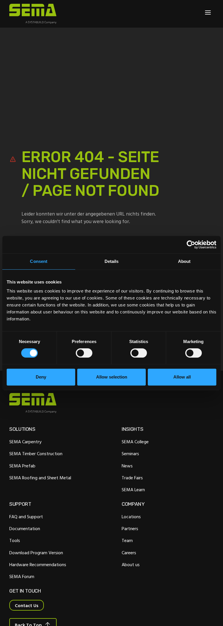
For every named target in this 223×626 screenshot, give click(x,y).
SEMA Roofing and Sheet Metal (40, 477)
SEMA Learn (133, 489)
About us (131, 564)
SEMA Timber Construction (35, 453)
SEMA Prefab (22, 465)
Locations (131, 516)
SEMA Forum (21, 576)
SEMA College (135, 441)
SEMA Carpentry (25, 441)
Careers (129, 552)
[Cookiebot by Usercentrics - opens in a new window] (191, 244)
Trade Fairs (132, 477)
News (127, 465)
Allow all (182, 376)
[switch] (84, 353)
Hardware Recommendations (37, 564)
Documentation (24, 528)
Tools (14, 540)
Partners (130, 528)
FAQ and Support (26, 516)
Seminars (130, 453)
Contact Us (26, 605)
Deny (41, 376)
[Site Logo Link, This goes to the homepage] (32, 14)
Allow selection (111, 376)
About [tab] (184, 261)
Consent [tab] (38, 261)
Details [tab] (112, 261)
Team (127, 540)
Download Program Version (36, 552)
